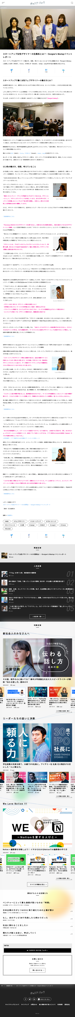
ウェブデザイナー (20, 521)
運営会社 (67, 1004)
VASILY (43, 525)
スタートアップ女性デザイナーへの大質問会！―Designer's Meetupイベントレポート (26, 504)
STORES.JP (27, 153)
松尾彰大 (9, 515)
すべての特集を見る (37, 884)
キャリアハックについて (12, 1004)
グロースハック (51, 521)
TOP (2, 985)
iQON (11, 153)
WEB (7, 521)
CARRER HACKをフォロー (38, 950)
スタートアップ (36, 521)
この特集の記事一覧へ (63, 711)
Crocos (21, 153)
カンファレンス (10, 525)
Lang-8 (43, 153)
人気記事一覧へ (37, 616)
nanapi (39, 153)
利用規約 (60, 1004)
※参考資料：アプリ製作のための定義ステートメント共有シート (21, 438)
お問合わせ (34, 1004)
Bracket (8, 528)
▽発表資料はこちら (8, 216)
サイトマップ (25, 1004)
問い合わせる (37, 970)
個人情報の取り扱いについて (47, 1004)
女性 (22, 525)
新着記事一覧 (9, 985)
